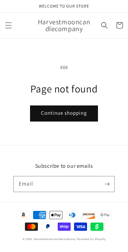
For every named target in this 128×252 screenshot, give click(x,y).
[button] (8, 25)
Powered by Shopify (91, 239)
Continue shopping (64, 113)
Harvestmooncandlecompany (55, 239)
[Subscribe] (106, 183)
